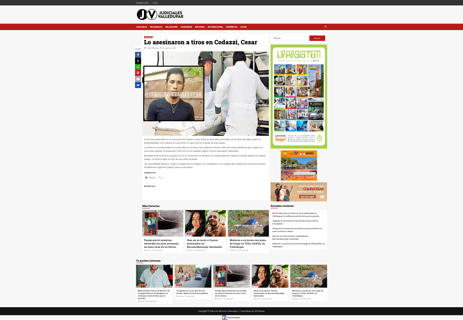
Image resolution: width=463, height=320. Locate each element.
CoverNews (245, 311)
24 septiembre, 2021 (169, 48)
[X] (138, 61)
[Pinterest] (138, 73)
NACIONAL (200, 26)
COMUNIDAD (186, 26)
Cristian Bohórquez (152, 48)
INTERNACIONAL (215, 26)
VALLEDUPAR (171, 26)
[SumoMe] (138, 85)
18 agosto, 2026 (158, 250)
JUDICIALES (141, 26)
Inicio (155, 3)
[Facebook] (138, 55)
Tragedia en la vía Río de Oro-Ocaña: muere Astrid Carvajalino (295, 222)
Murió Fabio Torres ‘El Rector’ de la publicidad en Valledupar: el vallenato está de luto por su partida (295, 214)
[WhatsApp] (138, 67)
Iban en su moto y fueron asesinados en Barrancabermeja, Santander (290, 237)
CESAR (243, 26)
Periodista (149, 250)
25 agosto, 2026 (152, 301)
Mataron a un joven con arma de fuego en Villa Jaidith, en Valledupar (248, 243)
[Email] (138, 79)
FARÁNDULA (231, 26)
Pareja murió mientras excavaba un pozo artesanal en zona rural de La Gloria (161, 243)
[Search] (325, 27)
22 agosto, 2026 (191, 296)
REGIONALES (156, 26)
